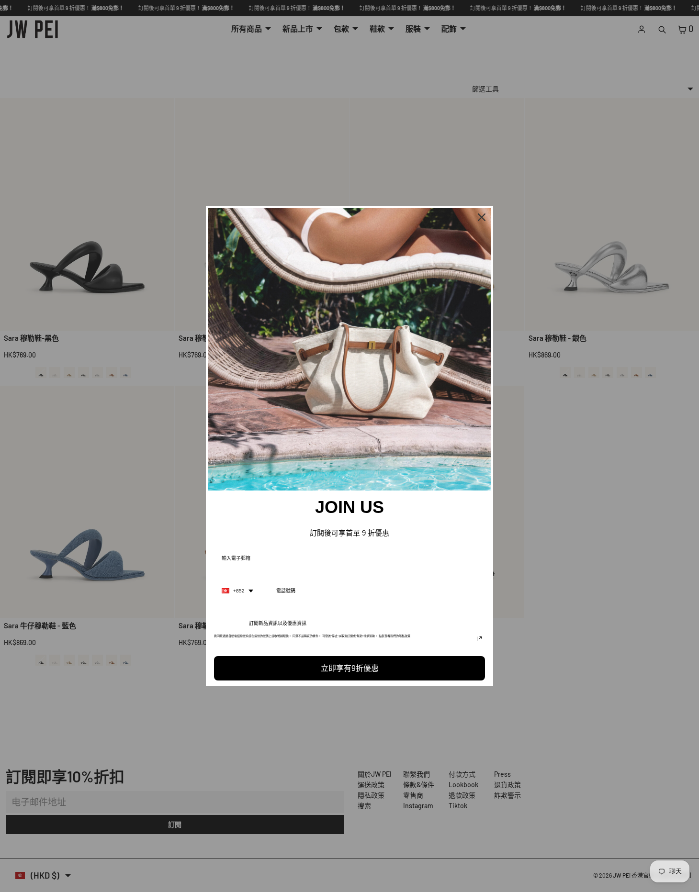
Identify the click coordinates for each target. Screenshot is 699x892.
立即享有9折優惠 (350, 668)
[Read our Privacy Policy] (479, 639)
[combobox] (237, 591)
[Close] (481, 217)
